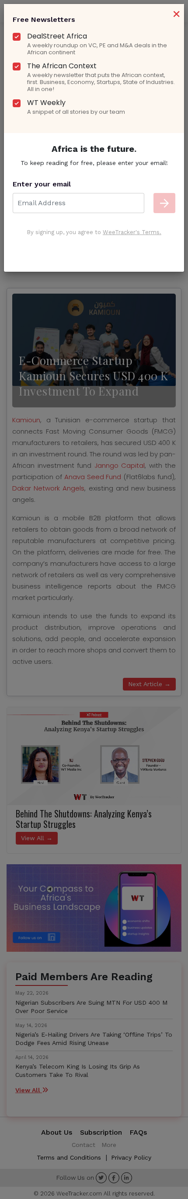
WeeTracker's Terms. (132, 232)
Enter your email (42, 184)
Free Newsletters (44, 19)
